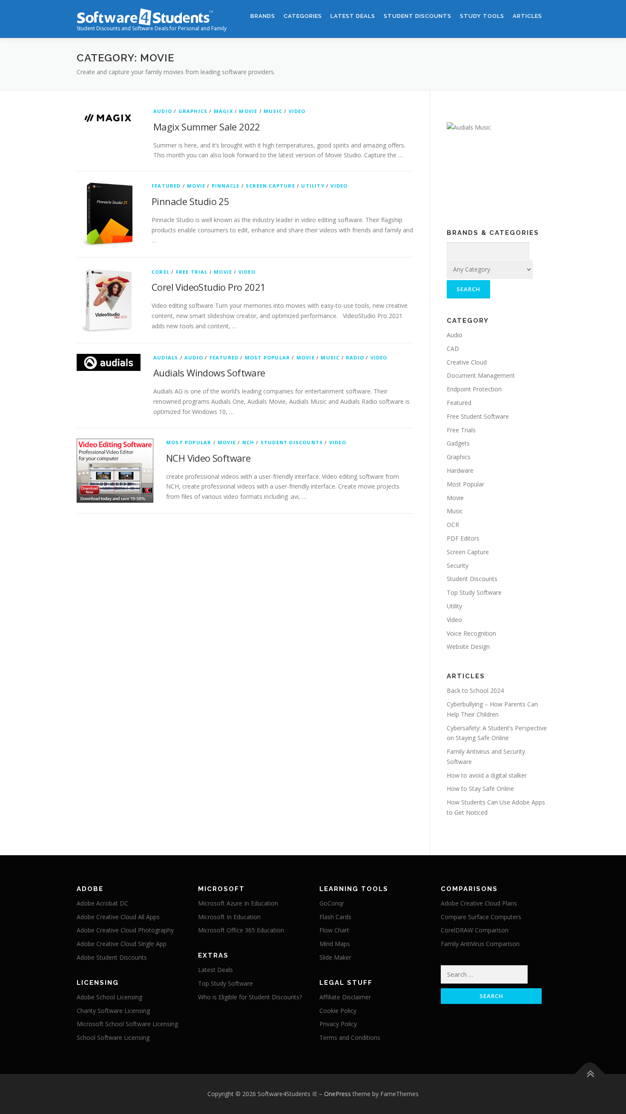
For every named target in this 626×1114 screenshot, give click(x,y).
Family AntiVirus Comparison (480, 944)
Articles (527, 16)
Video (297, 111)
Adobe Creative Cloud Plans (479, 903)
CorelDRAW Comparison (474, 930)
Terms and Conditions (349, 1037)
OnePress (337, 1094)
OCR (453, 525)
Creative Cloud (467, 362)
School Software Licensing (113, 1037)
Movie (248, 111)
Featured (166, 185)
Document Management (481, 375)
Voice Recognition (471, 633)
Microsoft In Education (229, 917)
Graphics (193, 111)
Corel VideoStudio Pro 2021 (208, 287)
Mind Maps (334, 944)
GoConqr (331, 903)
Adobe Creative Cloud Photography (125, 930)
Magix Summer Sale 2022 (206, 126)
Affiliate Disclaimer (345, 997)
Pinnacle (226, 185)
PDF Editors (463, 538)
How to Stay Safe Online (480, 788)
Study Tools (482, 16)
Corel (160, 272)
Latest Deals (352, 16)
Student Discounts (417, 16)
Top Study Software (474, 592)
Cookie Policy (337, 1011)
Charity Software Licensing (113, 1011)
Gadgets (458, 443)
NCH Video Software (208, 457)
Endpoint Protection (474, 389)
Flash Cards (335, 917)
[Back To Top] (590, 1074)
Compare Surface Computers (481, 917)
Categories (303, 16)
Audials (165, 357)
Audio (162, 111)
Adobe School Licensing (109, 997)
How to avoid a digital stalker (487, 775)
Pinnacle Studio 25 (190, 201)
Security (457, 565)
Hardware (460, 470)
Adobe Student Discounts (112, 957)
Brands (262, 16)
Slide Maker (335, 957)
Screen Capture (270, 185)
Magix (223, 111)
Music (273, 111)
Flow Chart (334, 930)
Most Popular (267, 357)
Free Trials (461, 430)
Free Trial (192, 272)
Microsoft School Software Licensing (127, 1024)
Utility (312, 185)
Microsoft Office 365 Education (241, 930)
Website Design (468, 646)
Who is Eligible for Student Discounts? (250, 997)
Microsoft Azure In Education (238, 903)
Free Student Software (478, 416)
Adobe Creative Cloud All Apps (118, 917)
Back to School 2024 (475, 690)
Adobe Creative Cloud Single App (122, 944)
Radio (355, 357)
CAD (453, 348)
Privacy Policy (338, 1024)
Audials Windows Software (209, 372)
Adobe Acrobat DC (102, 903)
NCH (248, 442)
